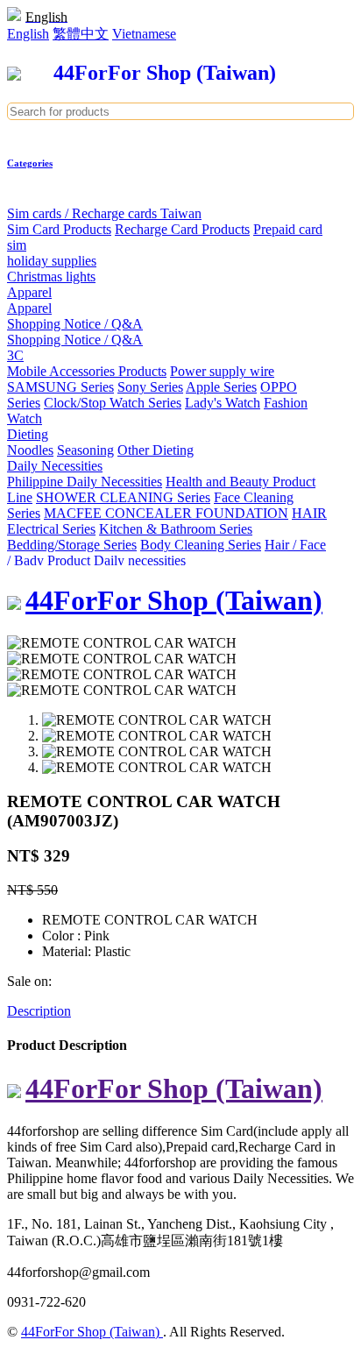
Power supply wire (222, 371)
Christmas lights (51, 276)
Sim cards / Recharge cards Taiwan (104, 213)
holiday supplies (51, 260)
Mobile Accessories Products (86, 371)
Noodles (30, 450)
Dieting (27, 434)
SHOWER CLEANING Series (123, 497)
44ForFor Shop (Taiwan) (92, 1331)
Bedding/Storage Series (72, 544)
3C (15, 355)
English (28, 33)
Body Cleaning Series (200, 544)
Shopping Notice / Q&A (75, 323)
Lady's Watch (222, 402)
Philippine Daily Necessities (84, 481)
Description (39, 1010)
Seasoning (85, 450)
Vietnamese (144, 33)
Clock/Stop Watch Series (112, 402)
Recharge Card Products (182, 229)
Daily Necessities (55, 465)
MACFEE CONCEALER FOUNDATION (166, 513)
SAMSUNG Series (60, 386)
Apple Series (221, 386)
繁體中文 (81, 33)
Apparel (29, 292)
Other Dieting (155, 450)
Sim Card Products (59, 229)
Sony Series (150, 386)
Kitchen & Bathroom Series (175, 528)
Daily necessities (140, 560)
